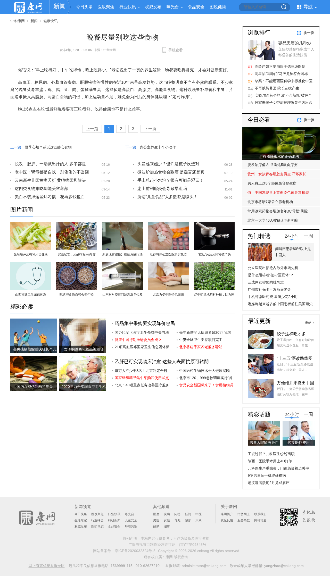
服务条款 (243, 520)
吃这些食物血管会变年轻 (77, 294)
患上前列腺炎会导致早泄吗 (162, 188)
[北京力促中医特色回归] (168, 265)
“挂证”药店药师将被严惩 (214, 254)
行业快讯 (127, 7)
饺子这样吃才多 (291, 334)
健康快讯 (50, 21)
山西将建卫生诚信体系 (30, 294)
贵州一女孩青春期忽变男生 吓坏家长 (277, 174)
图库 (167, 526)
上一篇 (92, 129)
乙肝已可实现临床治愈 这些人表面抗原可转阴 (162, 361)
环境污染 (131, 526)
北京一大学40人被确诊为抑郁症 (273, 220)
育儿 (177, 520)
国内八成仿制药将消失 (35, 387)
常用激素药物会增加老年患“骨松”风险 (278, 211)
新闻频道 (83, 506)
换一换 (308, 33)
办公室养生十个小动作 (158, 147)
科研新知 (114, 520)
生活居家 (81, 520)
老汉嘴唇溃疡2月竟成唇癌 (269, 483)
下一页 (150, 129)
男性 (156, 520)
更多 (308, 322)
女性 (167, 520)
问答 (177, 514)
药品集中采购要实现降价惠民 (145, 323)
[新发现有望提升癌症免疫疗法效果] (122, 224)
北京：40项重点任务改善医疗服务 (142, 385)
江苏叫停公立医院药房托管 (168, 254)
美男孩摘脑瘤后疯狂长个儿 (34, 349)
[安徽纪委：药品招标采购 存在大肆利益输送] (76, 224)
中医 (198, 514)
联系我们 (260, 514)
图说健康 (218, 7)
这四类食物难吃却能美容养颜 (41, 188)
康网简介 (227, 514)
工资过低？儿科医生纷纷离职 (271, 454)
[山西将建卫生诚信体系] (30, 265)
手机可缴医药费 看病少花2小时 (273, 297)
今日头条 (84, 7)
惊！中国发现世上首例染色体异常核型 (278, 192)
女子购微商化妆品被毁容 (84, 349)
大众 (198, 520)
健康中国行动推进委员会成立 (138, 340)
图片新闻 (21, 209)
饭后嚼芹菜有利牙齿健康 (31, 254)
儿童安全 (131, 520)
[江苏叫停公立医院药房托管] (168, 224)
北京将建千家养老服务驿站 (200, 347)
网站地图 (260, 520)
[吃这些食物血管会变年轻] (76, 265)
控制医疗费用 (299, 442)
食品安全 (196, 7)
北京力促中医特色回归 (168, 294)
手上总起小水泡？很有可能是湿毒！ (170, 180)
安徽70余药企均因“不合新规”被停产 (283, 95)
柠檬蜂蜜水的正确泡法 (281, 156)
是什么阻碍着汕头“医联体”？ (271, 275)
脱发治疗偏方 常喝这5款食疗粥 (273, 165)
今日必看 (259, 119)
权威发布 (153, 7)
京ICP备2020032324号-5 (135, 551)
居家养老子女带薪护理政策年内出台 (283, 103)
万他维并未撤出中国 (295, 383)
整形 (188, 520)
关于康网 (229, 506)
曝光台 (173, 7)
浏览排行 (259, 32)
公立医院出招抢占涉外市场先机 (273, 268)
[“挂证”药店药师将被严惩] (214, 224)
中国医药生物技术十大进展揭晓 (204, 371)
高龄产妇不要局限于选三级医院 (280, 66)
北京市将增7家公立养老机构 (270, 202)
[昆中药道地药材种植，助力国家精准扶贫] (214, 265)
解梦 (156, 526)
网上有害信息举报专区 (47, 566)
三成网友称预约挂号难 (266, 282)
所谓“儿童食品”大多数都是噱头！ (167, 197)
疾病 (167, 514)
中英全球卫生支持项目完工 (200, 340)
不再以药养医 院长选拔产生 (277, 88)
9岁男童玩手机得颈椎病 (267, 475)
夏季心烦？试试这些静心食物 (48, 147)
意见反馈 (227, 520)
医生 (156, 514)
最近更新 (259, 321)
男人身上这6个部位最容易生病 (272, 183)
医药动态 (97, 526)
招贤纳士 (243, 514)
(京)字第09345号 (192, 544)
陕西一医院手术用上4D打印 (270, 461)
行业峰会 (97, 520)
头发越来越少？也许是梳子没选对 (168, 164)
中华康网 (17, 21)
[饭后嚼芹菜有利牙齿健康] (30, 224)
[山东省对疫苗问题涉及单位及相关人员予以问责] (122, 265)
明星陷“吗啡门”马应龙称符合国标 (281, 74)
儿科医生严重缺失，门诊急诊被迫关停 (278, 468)
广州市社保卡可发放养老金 (269, 289)
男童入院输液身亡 (264, 442)
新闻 (59, 6)
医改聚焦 (106, 7)
